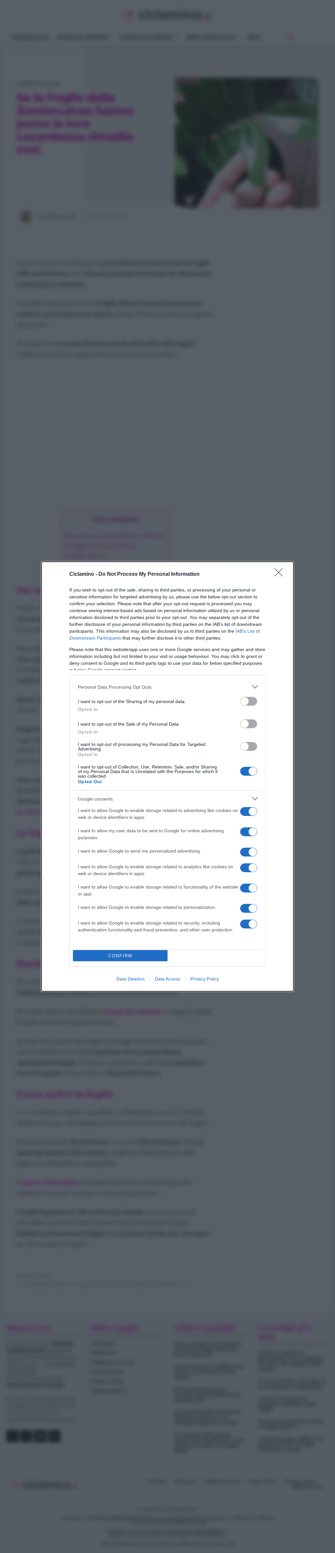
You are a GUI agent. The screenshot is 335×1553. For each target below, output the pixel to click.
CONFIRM (120, 955)
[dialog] (167, 776)
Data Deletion (130, 978)
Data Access (167, 978)
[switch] (248, 701)
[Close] (280, 574)
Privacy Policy (204, 978)
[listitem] (167, 686)
